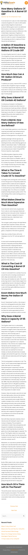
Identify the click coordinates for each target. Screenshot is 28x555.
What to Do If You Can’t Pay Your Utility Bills (12, 529)
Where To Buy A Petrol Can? (8, 526)
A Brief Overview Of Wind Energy (9, 531)
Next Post (14, 510)
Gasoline (3, 16)
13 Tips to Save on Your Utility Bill (10, 539)
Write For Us (14, 550)
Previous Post (14, 506)
